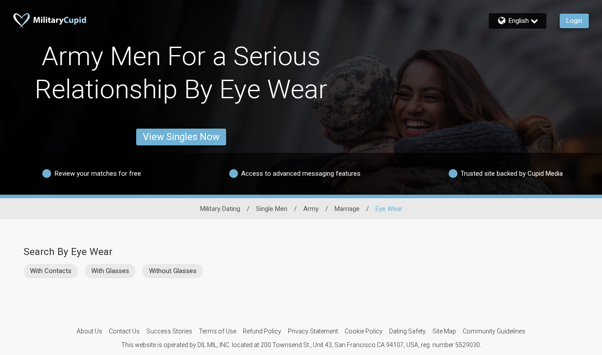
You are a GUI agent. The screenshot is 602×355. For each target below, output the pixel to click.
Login (574, 21)
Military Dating (220, 209)
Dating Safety (407, 331)
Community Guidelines (494, 331)
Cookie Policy (364, 331)
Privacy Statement (313, 331)
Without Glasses (173, 271)
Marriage (347, 209)
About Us (89, 331)
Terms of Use (217, 331)
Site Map (444, 331)
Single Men (271, 209)
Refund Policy (262, 331)
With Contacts (50, 271)
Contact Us (124, 331)
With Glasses (110, 271)
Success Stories (169, 331)
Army (311, 209)
